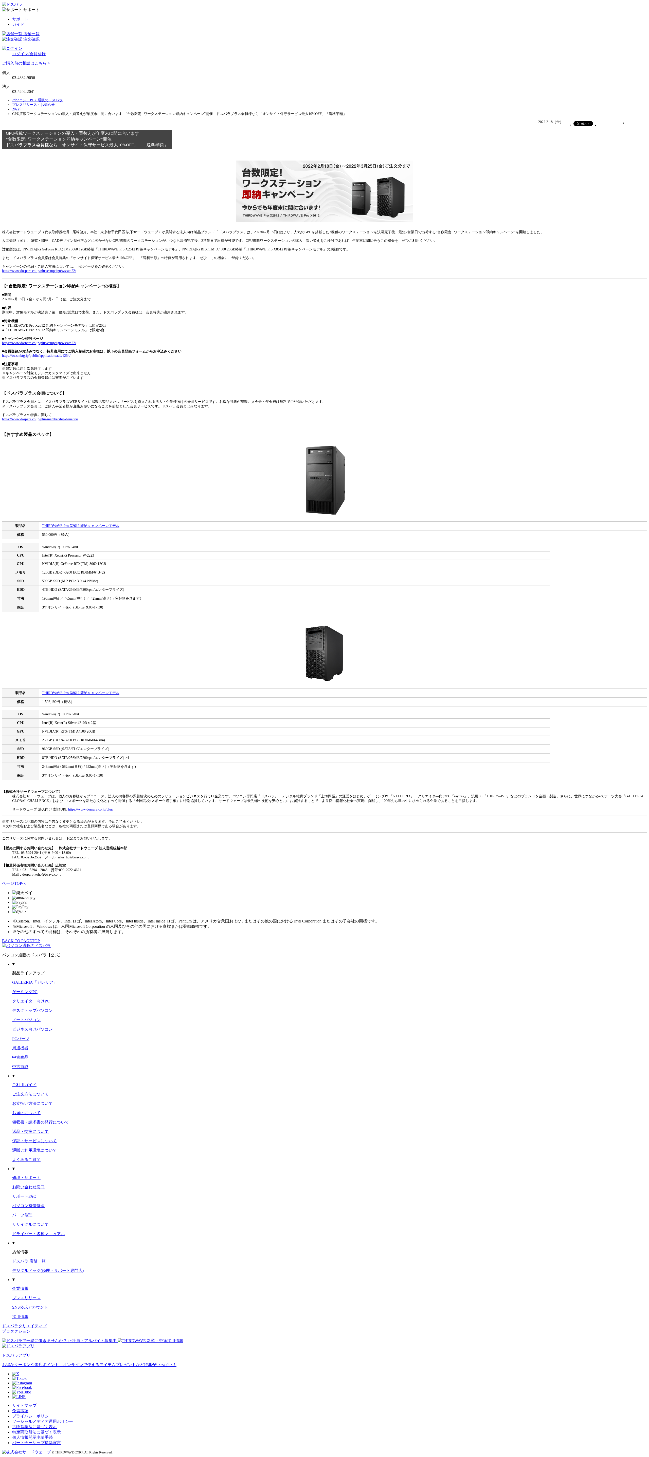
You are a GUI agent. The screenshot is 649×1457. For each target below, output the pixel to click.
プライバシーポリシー (32, 1416)
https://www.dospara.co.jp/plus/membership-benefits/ (40, 419)
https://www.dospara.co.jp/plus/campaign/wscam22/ (39, 271)
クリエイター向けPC (31, 1001)
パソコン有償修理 (28, 1206)
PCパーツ (20, 1038)
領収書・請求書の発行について (40, 1122)
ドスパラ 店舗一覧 (29, 1261)
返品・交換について (30, 1131)
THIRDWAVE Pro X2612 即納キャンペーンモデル (80, 526)
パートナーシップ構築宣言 (36, 1443)
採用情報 (20, 1316)
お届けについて (26, 1113)
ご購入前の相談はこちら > (26, 63)
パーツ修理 (22, 1215)
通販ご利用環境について (34, 1150)
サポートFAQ (24, 1196)
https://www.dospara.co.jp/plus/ (90, 809)
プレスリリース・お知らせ (33, 105)
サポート (20, 19)
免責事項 (20, 1411)
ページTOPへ (14, 883)
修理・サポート (26, 1177)
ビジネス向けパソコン (32, 1029)
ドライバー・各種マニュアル (38, 1234)
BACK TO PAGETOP (21, 941)
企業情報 (20, 1288)
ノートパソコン (26, 1020)
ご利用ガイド (24, 1084)
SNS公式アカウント (30, 1307)
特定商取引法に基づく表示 (36, 1432)
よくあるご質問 (26, 1159)
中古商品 (20, 1057)
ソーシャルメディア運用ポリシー (42, 1421)
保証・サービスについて (34, 1141)
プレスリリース (26, 1298)
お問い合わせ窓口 (28, 1187)
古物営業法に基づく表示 (34, 1427)
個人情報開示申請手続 (32, 1437)
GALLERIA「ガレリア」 (34, 982)
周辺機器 (20, 1048)
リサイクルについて (30, 1224)
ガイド (18, 24)
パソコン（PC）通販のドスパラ (37, 100)
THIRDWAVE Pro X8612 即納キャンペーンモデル (80, 693)
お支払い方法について (32, 1103)
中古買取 (20, 1067)
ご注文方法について (30, 1094)
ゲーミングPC (25, 992)
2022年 (17, 109)
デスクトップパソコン (32, 1010)
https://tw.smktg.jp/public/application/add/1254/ (36, 356)
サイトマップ (24, 1405)
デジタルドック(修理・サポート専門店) (48, 1270)
